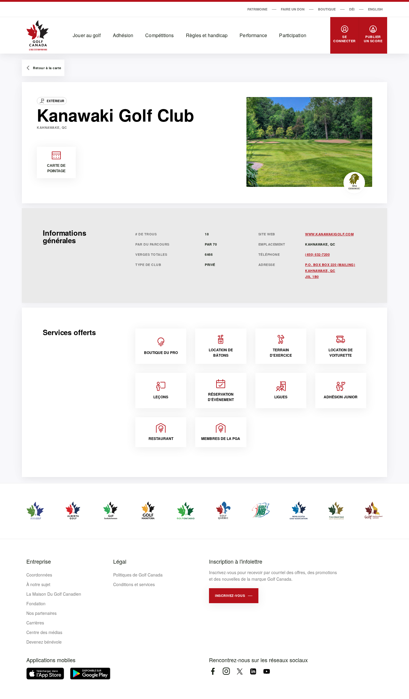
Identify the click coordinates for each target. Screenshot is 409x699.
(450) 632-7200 (317, 254)
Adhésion (123, 35)
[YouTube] (266, 671)
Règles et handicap (207, 35)
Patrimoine (257, 9)
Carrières (35, 623)
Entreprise (38, 561)
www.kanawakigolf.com (329, 234)
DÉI (352, 9)
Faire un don (293, 9)
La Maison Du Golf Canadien (53, 594)
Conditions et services (134, 584)
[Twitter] (239, 671)
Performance (253, 35)
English (375, 9)
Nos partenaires (41, 613)
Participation (292, 35)
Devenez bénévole (44, 642)
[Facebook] (212, 671)
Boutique (327, 9)
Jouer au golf (87, 35)
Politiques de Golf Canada (138, 575)
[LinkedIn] (253, 671)
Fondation (36, 603)
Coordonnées (39, 575)
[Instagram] (226, 671)
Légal (119, 561)
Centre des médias (44, 632)
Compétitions (159, 35)
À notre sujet (38, 584)
